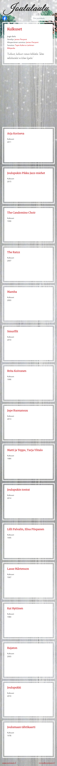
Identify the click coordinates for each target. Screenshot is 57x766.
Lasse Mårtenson (18, 568)
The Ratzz (13, 252)
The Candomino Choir (21, 212)
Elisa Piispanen (34, 529)
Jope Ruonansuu (17, 410)
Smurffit (12, 331)
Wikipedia (11, 48)
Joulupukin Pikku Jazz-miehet (26, 173)
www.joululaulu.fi (9, 763)
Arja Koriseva (15, 133)
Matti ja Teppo (16, 450)
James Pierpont (21, 39)
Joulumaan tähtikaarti (21, 727)
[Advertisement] (28, 96)
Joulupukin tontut (18, 489)
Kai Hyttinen (15, 608)
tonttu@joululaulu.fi (47, 763)
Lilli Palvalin (15, 529)
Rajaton (12, 648)
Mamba (12, 291)
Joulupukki (14, 687)
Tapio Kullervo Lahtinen (24, 45)
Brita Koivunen (16, 371)
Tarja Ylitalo (35, 450)
